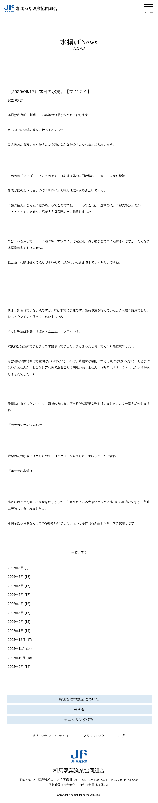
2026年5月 (16, 594)
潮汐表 (79, 709)
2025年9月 (16, 666)
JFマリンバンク (92, 736)
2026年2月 (16, 622)
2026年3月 (16, 613)
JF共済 (119, 736)
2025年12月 (17, 639)
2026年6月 (16, 586)
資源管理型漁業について (79, 699)
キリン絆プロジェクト (51, 736)
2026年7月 (16, 577)
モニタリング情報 (79, 720)
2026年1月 (16, 631)
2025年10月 (17, 658)
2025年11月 (16, 649)
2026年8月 (16, 568)
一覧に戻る (79, 552)
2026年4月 (16, 604)
